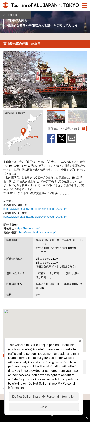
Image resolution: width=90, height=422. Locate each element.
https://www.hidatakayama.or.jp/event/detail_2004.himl (35, 216)
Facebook (51, 138)
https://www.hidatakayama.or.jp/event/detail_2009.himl (35, 208)
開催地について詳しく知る (64, 128)
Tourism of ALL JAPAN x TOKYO (45, 5)
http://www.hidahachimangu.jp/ (37, 232)
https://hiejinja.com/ (28, 228)
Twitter (61, 138)
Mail (71, 138)
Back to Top (85, 417)
